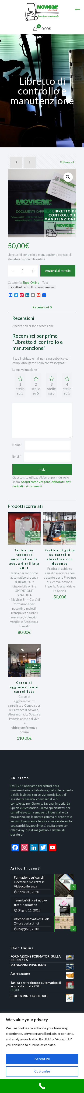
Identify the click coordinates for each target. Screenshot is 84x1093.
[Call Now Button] (42, 1086)
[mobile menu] (78, 9)
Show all (68, 162)
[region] (42, 1053)
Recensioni (42, 307)
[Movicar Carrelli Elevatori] (42, 11)
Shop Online (31, 282)
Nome (17, 445)
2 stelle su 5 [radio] (36, 388)
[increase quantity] (33, 271)
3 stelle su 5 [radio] (51, 388)
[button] (68, 177)
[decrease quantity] (13, 271)
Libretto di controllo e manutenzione (32, 287)
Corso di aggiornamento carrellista (24, 687)
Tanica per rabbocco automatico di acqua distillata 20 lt (24, 559)
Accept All (42, 1059)
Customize (42, 1071)
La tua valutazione (25, 369)
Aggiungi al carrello (58, 271)
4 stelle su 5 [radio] (67, 388)
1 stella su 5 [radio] (20, 388)
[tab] (42, 307)
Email (16, 456)
